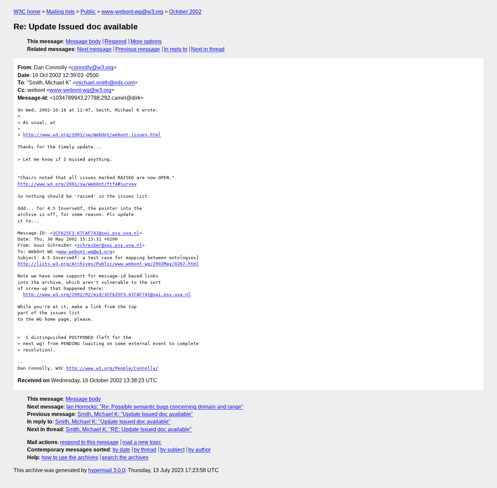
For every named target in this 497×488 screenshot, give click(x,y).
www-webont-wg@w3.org (132, 12)
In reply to (175, 49)
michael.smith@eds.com (105, 83)
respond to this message (89, 442)
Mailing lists (60, 12)
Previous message (137, 49)
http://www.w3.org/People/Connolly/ (112, 368)
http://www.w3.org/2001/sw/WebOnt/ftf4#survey (77, 184)
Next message (94, 49)
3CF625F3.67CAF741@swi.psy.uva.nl (96, 233)
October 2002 (185, 12)
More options (146, 41)
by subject (172, 450)
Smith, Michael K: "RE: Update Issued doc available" (129, 429)
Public (88, 12)
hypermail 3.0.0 (106, 470)
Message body (83, 41)
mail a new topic (141, 442)
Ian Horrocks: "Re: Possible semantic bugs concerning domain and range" (154, 407)
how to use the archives (70, 457)
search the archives (125, 457)
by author (199, 450)
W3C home (27, 12)
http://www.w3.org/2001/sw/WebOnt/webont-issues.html (92, 134)
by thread (145, 450)
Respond (115, 41)
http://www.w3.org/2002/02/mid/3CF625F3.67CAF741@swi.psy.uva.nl (107, 294)
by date (121, 450)
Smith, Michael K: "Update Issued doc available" (135, 414)
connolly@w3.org (92, 67)
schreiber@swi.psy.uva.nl (109, 245)
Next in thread (207, 49)
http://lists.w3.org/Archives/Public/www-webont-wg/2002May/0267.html (108, 263)
